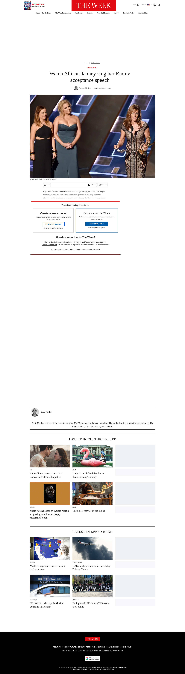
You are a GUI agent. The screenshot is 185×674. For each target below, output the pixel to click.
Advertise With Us (69, 651)
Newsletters (78, 13)
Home (86, 63)
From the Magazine (103, 13)
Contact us (95, 249)
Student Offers (143, 13)
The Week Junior (128, 13)
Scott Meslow (86, 88)
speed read (92, 67)
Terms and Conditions (95, 647)
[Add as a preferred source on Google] (92, 658)
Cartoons (89, 13)
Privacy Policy (113, 647)
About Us (57, 647)
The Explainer (46, 13)
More (116, 13)
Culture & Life (95, 63)
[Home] (37, 13)
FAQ (80, 651)
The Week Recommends (63, 13)
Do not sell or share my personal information (103, 651)
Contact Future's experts (73, 647)
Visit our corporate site (119, 667)
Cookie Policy (126, 647)
